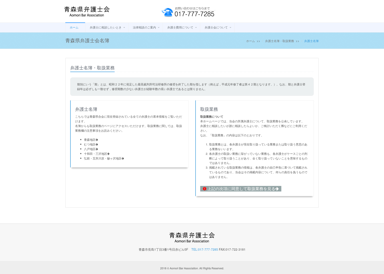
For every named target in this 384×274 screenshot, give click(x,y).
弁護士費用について (180, 27)
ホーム (74, 27)
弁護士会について (216, 27)
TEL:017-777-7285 (204, 249)
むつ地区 (90, 144)
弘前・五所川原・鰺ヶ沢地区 (103, 158)
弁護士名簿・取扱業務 (279, 41)
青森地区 (90, 139)
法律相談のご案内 (144, 27)
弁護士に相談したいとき (106, 27)
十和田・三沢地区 (95, 153)
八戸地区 (90, 149)
